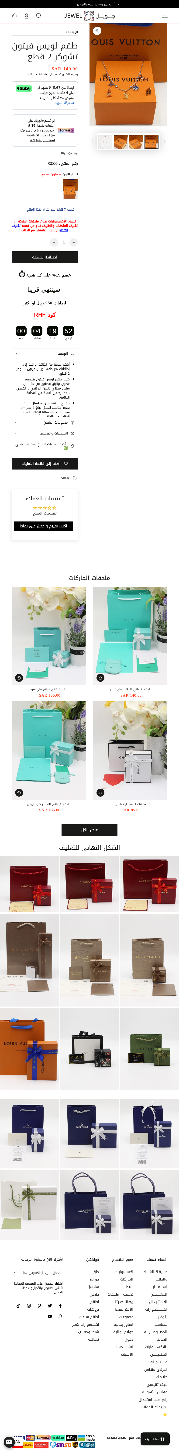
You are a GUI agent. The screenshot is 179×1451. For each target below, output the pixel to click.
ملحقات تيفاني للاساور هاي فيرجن (48, 804)
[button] (38, 16)
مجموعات (126, 1316)
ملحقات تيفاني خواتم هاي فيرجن (48, 689)
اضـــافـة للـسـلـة (44, 257)
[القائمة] (165, 16)
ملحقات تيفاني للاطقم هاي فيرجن (130, 689)
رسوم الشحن (70, 74)
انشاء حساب (123, 1347)
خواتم (94, 1279)
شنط (129, 1286)
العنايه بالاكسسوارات (156, 1343)
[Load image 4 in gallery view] (105, 142)
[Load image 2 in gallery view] (136, 142)
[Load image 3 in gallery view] (121, 142)
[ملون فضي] (70, 189)
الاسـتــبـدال (158, 1301)
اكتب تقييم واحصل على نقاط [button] (43, 526)
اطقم (94, 1301)
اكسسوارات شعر (85, 1324)
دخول (129, 1339)
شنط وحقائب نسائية (88, 1335)
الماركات (126, 1279)
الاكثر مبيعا (124, 1309)
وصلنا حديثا (124, 1301)
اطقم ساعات (89, 1316)
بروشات (93, 1309)
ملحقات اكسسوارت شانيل (130, 804)
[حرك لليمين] (16, 4)
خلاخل (94, 1294)
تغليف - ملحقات (120, 1294)
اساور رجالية (123, 1324)
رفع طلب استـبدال (153, 1399)
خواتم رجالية (123, 1331)
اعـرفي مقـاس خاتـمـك (155, 1373)
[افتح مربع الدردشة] (9, 1442)
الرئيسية (73, 32)
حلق (96, 1271)
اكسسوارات (124, 1271)
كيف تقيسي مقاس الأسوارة (154, 1388)
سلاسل (93, 1286)
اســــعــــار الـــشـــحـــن (159, 1290)
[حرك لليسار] (163, 4)
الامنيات (127, 1354)
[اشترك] (14, 1273)
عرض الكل (89, 829)
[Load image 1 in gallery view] (151, 142)
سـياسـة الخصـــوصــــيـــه (155, 1328)
